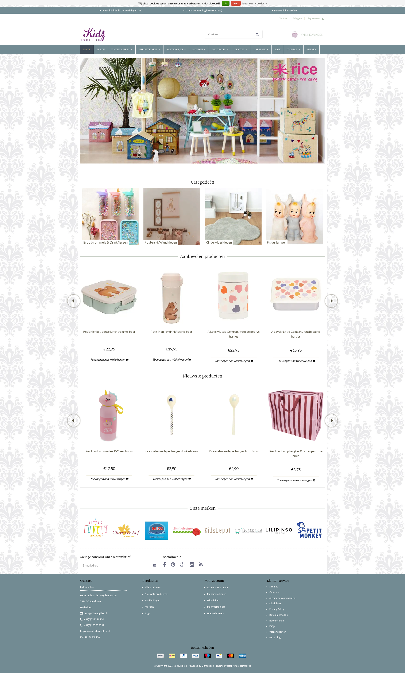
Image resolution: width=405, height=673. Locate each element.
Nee (236, 3)
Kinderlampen (120, 49)
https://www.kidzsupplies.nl (95, 631)
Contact (283, 18)
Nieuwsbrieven (215, 613)
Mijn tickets (213, 600)
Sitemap (273, 586)
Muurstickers (148, 49)
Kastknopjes (175, 49)
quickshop (109, 315)
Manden (197, 49)
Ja (225, 3)
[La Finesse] (248, 530)
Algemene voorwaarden (282, 598)
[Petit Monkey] (309, 530)
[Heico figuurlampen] (156, 530)
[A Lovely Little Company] (95, 527)
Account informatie (217, 587)
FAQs (272, 626)
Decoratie (219, 49)
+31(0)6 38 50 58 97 (94, 625)
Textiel (240, 49)
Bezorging (275, 637)
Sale (278, 49)
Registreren (313, 18)
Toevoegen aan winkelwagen (108, 359)
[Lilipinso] (279, 530)
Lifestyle (260, 49)
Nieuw (101, 49)
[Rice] (202, 110)
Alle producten (153, 587)
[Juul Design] (187, 530)
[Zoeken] (257, 34)
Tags (147, 613)
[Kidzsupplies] (140, 34)
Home (86, 49)
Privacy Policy (276, 609)
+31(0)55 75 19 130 (94, 619)
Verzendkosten (277, 631)
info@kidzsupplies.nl (96, 613)
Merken (311, 49)
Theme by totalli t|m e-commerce (233, 665)
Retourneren (276, 620)
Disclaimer (275, 603)
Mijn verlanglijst (216, 606)
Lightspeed (208, 665)
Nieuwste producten (156, 594)
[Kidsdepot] (218, 530)
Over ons (274, 592)
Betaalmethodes (278, 614)
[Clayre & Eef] (126, 530)
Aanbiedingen (152, 600)
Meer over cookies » (254, 3)
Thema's (292, 49)
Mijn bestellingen (216, 594)
